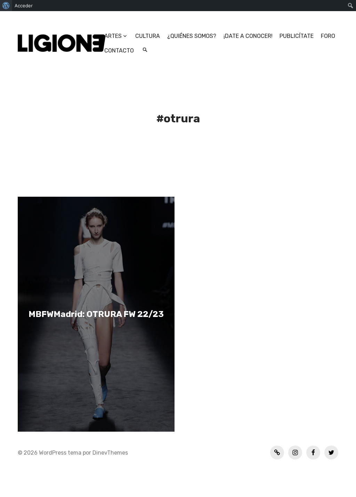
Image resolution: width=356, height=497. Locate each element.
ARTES (113, 36)
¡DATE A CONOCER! (248, 36)
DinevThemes (109, 452)
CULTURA (147, 36)
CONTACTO (119, 50)
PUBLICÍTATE (297, 36)
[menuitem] (6, 5)
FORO (328, 36)
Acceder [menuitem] (24, 5)
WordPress (52, 452)
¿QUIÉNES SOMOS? (191, 36)
